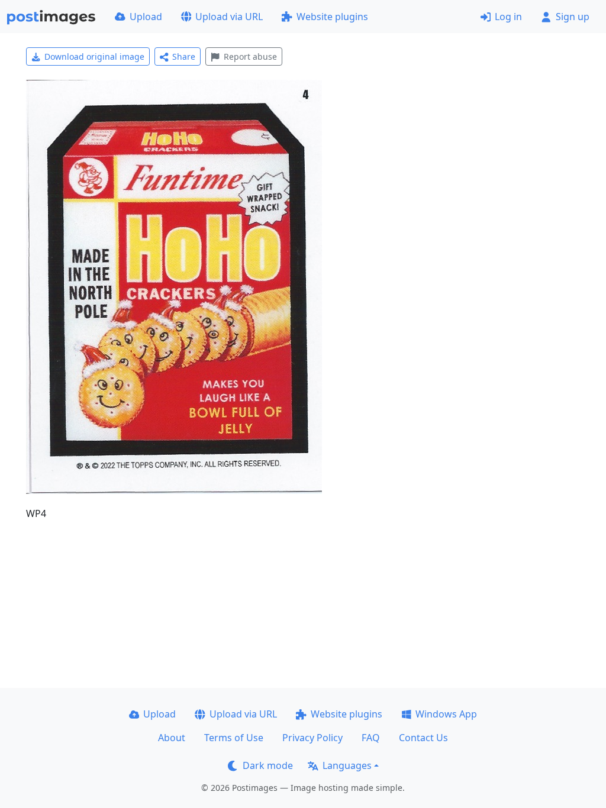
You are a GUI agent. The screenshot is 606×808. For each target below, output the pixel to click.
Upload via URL (229, 16)
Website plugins (332, 16)
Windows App (446, 713)
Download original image (94, 56)
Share (183, 56)
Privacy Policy (312, 737)
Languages (347, 765)
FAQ (371, 737)
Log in (508, 16)
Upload (146, 16)
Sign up (572, 16)
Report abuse (250, 56)
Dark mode (268, 765)
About (171, 737)
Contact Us (423, 737)
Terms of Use (233, 737)
